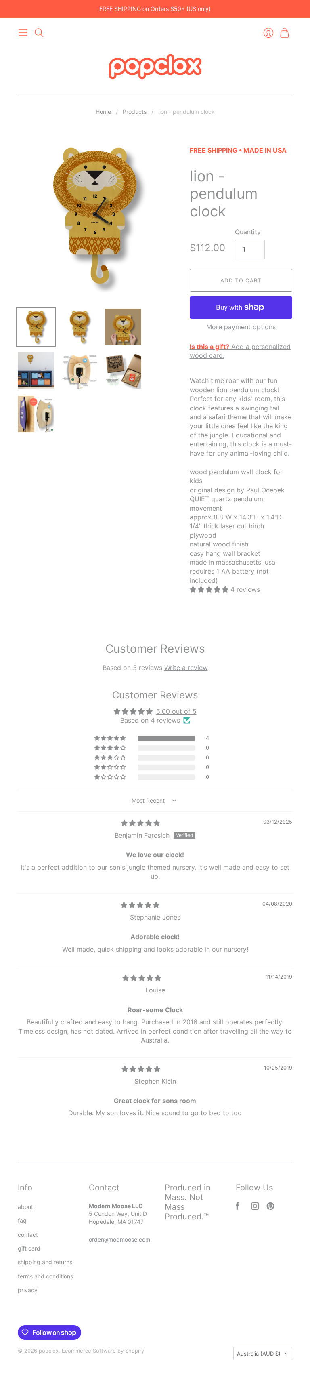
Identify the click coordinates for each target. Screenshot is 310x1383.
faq (22, 1220)
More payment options (241, 327)
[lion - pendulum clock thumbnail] (79, 370)
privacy (28, 1289)
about (25, 1206)
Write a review (186, 668)
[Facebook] (237, 1208)
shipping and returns (45, 1262)
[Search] (39, 32)
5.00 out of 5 (176, 711)
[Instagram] (255, 1208)
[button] (210, 589)
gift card (29, 1248)
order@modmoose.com (119, 1239)
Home (103, 111)
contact (28, 1234)
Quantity (248, 232)
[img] (140, 823)
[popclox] (155, 67)
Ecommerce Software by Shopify (103, 1350)
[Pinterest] (270, 1208)
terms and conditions (45, 1276)
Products (135, 111)
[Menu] (23, 32)
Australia (259, 1353)
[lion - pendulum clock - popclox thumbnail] (36, 327)
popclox (49, 1350)
